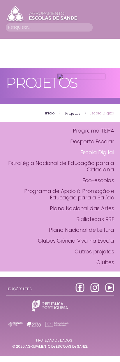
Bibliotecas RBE (95, 219)
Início (50, 113)
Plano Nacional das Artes (82, 208)
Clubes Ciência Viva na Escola (76, 240)
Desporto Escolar (92, 141)
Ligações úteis (19, 288)
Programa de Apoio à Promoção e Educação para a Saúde (69, 194)
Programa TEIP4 (93, 130)
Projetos (72, 113)
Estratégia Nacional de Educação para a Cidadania (61, 166)
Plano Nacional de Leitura (81, 230)
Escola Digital (97, 152)
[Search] (89, 27)
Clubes (105, 262)
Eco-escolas (98, 180)
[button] (110, 27)
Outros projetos (94, 251)
